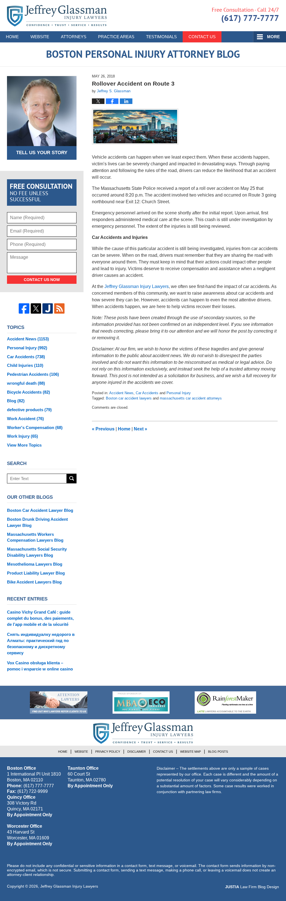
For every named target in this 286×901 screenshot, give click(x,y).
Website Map (190, 751)
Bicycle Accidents (28, 392)
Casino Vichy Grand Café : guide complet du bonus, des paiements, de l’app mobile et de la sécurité (40, 618)
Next (140, 429)
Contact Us (202, 36)
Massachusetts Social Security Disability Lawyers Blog (37, 552)
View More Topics (24, 445)
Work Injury (22, 436)
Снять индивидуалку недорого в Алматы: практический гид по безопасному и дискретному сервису (41, 643)
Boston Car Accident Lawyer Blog (40, 510)
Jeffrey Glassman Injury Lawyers (69, 886)
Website (39, 36)
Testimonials (161, 36)
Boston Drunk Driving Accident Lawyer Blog (37, 522)
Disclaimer (136, 751)
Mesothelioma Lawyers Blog (34, 564)
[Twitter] (36, 308)
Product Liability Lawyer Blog (36, 573)
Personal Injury (178, 393)
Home (12, 36)
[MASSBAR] (141, 702)
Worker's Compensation (35, 427)
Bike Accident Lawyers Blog (34, 582)
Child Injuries (25, 365)
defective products (29, 409)
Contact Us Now (42, 279)
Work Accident (25, 418)
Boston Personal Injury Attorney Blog (57, 15)
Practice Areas (116, 36)
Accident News (121, 393)
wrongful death (26, 383)
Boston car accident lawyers (129, 398)
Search (72, 478)
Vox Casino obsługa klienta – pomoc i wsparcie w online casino (40, 665)
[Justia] (47, 308)
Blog (16, 400)
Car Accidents (147, 393)
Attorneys (73, 36)
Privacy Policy (107, 751)
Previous (103, 429)
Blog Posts (218, 751)
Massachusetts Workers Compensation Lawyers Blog (35, 537)
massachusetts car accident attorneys (191, 398)
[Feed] (59, 308)
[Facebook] (24, 308)
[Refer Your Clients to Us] (58, 702)
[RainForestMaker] (225, 702)
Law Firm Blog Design (252, 887)
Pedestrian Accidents (33, 374)
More (273, 36)
